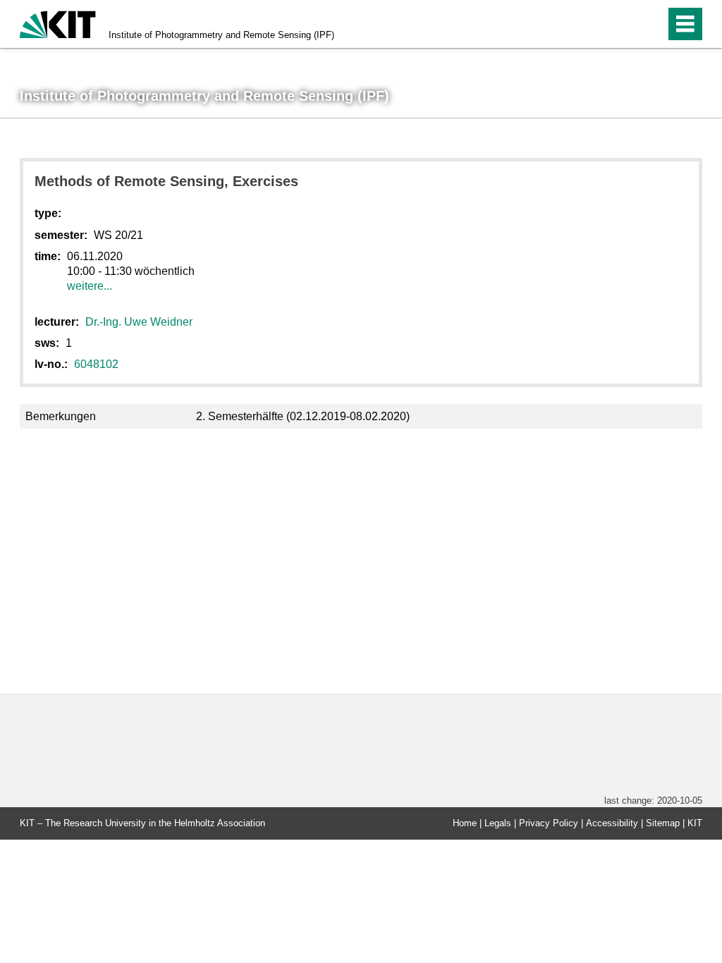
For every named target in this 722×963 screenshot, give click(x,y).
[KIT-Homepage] (58, 23)
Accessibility (612, 823)
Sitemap (663, 823)
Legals (497, 823)
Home (465, 823)
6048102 (96, 364)
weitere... (89, 286)
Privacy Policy (548, 823)
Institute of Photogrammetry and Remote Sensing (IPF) (221, 35)
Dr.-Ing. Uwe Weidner (138, 322)
